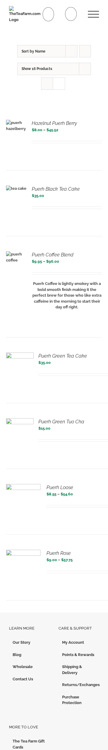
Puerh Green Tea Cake (62, 356)
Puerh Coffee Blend (53, 255)
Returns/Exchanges (79, 684)
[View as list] (59, 83)
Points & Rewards (78, 654)
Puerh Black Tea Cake (56, 189)
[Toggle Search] (71, 14)
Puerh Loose (59, 487)
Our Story (21, 642)
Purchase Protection (72, 700)
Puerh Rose (58, 553)
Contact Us (23, 679)
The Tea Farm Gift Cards (29, 744)
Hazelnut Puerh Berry (54, 123)
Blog (17, 654)
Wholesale (23, 666)
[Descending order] (85, 51)
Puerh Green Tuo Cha (61, 422)
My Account (73, 642)
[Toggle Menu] (93, 14)
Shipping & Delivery (72, 669)
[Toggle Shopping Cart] (48, 14)
